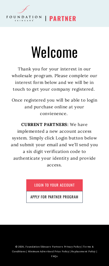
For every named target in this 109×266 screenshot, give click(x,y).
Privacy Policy (72, 246)
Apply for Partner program (54, 197)
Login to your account (54, 185)
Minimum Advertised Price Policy (48, 251)
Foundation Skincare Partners (44, 246)
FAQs (54, 256)
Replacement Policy (83, 251)
